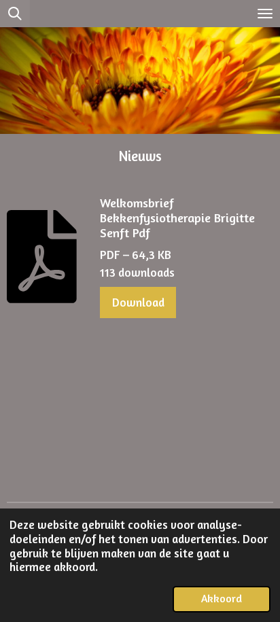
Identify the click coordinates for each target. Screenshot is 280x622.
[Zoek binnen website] (15, 13)
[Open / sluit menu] (265, 13)
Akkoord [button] (221, 598)
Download (138, 302)
